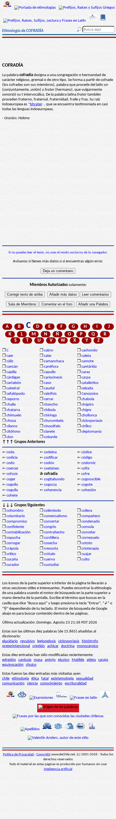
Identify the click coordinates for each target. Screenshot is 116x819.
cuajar (86, 554)
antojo (50, 660)
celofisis (50, 394)
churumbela (53, 421)
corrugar (13, 543)
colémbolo (52, 511)
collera (86, 511)
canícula (24, 660)
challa (11, 405)
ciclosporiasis (92, 421)
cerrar (48, 399)
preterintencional (16, 646)
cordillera (51, 538)
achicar (53, 646)
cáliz (9, 361)
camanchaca (54, 361)
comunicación (13, 683)
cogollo (12, 485)
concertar (51, 522)
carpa (85, 378)
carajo (103, 660)
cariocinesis (53, 378)
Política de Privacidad (19, 754)
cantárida (89, 367)
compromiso (16, 522)
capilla (11, 372)
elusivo (63, 660)
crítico (11, 554)
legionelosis (46, 641)
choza (11, 421)
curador (12, 565)
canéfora (51, 367)
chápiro (87, 405)
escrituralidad (76, 683)
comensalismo (55, 516)
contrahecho (54, 532)
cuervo (49, 559)
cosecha (50, 543)
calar (48, 356)
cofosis (12, 474)
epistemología (62, 679)
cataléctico (89, 383)
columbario (15, 516)
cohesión (88, 490)
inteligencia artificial (58, 769)
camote (87, 361)
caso (47, 383)
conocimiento (51, 683)
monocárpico (87, 646)
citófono (13, 432)
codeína (50, 452)
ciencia (32, 683)
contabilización (18, 532)
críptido (38, 646)
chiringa (50, 415)
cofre (85, 474)
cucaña (12, 559)
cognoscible (90, 479)
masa (38, 660)
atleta (91, 660)
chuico (31, 665)
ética (35, 679)
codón (49, 463)
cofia (85, 468)
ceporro (12, 399)
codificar (51, 458)
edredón (9, 660)
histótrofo (90, 641)
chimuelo (13, 415)
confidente (15, 527)
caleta (86, 356)
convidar (88, 532)
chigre (86, 410)
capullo (50, 372)
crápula (12, 549)
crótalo (49, 554)
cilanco (12, 426)
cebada (87, 388)
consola (87, 527)
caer (9, 356)
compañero (90, 516)
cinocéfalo (52, 426)
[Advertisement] (58, 42)
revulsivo (27, 641)
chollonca (89, 415)
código (86, 458)
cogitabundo (54, 479)
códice (86, 452)
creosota (51, 549)
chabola (87, 399)
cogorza (50, 485)
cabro (48, 350)
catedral (12, 388)
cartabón (13, 383)
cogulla (12, 490)
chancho (51, 405)
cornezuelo (90, 538)
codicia (12, 458)
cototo (86, 543)
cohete (12, 496)
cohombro (14, 511)
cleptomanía (91, 432)
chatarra (13, 410)
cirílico (86, 426)
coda (10, 452)
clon (9, 437)
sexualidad (84, 679)
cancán (12, 367)
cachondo (89, 350)
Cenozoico (89, 394)
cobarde (50, 437)
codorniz (88, 463)
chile (5, 679)
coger (10, 479)
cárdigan (13, 378)
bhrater (36, 104)
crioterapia (90, 549)
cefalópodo (15, 394)
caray (85, 372)
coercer (12, 468)
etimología (20, 679)
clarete (49, 432)
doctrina (67, 646)
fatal (45, 679)
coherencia (53, 490)
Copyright (43, 754)
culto (85, 559)
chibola (50, 410)
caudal (49, 388)
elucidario (10, 641)
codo (10, 463)
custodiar (51, 565)
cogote (87, 485)
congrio (50, 527)
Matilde (78, 660)
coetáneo (51, 468)
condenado (90, 522)
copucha (13, 538)
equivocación (12, 665)
